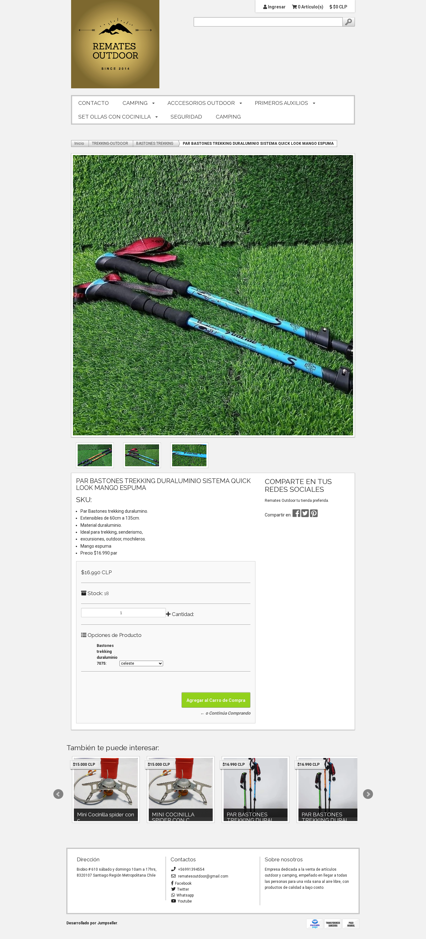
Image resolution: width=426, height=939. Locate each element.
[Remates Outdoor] (115, 44)
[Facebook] (296, 514)
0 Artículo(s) (310, 6)
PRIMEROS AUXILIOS (281, 103)
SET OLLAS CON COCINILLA (114, 117)
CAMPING (135, 103)
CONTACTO (93, 103)
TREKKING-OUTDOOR (110, 143)
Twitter (183, 889)
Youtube (185, 901)
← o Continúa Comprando (225, 713)
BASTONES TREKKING (154, 143)
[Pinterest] (314, 514)
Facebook (183, 883)
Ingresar (276, 6)
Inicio (79, 143)
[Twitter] (305, 514)
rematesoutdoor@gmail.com (202, 876)
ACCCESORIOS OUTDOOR (201, 103)
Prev (58, 794)
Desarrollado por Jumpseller (91, 923)
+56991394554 (190, 869)
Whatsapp (185, 895)
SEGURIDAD (186, 117)
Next (368, 794)
